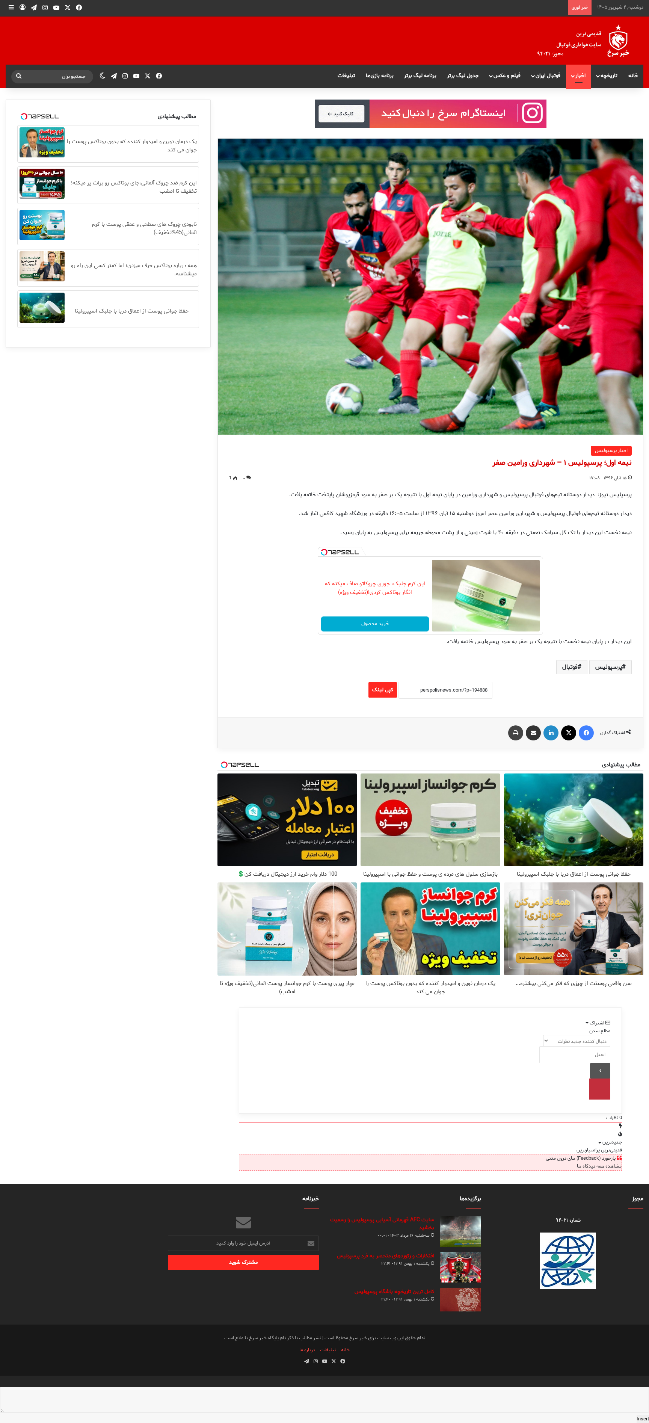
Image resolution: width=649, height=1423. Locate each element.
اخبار (580, 75)
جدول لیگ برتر (463, 75)
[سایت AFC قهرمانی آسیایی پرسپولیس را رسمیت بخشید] (460, 1231)
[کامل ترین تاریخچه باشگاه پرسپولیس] (460, 1300)
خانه (633, 75)
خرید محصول (375, 623)
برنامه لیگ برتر (420, 75)
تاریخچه (609, 75)
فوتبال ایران (548, 75)
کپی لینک (382, 690)
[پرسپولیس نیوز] (589, 40)
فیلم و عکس (507, 75)
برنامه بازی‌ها (380, 75)
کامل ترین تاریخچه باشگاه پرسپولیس (394, 1291)
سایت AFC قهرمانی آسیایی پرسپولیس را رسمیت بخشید (382, 1224)
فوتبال (570, 667)
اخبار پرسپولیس (611, 451)
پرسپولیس (608, 667)
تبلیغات (346, 75)
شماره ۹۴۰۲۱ (568, 1220)
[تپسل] (324, 552)
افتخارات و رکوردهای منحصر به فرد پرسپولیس (385, 1256)
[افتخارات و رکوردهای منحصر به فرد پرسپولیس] (460, 1267)
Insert (643, 1419)
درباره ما (307, 1350)
